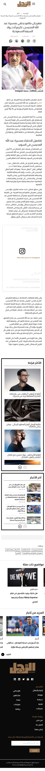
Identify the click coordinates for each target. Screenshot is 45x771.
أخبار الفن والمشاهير (12, 550)
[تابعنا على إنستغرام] (28, 679)
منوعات (17, 704)
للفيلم (11, 166)
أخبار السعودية (37, 550)
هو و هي (16, 691)
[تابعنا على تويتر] (23, 679)
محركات (39, 709)
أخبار (18, 13)
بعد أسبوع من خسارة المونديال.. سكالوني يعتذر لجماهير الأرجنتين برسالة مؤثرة (15, 509)
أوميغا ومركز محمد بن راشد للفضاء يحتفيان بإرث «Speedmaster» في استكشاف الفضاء (15, 497)
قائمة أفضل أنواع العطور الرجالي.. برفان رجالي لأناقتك (23, 425)
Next (20, 467)
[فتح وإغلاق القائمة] (33, 4)
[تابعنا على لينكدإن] (19, 679)
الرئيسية (25, 13)
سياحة (40, 700)
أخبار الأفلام (25, 550)
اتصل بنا (39, 725)
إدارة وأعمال (38, 690)
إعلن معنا (39, 729)
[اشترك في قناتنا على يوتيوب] (15, 679)
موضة (40, 695)
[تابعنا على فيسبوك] (32, 679)
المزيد (8, 654)
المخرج (39, 103)
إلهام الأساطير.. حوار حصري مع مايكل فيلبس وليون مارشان (24, 456)
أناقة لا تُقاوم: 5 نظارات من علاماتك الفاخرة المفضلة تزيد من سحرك (25, 395)
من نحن (39, 720)
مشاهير (34, 589)
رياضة (17, 709)
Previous (25, 467)
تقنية (40, 704)
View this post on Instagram (28, 258)
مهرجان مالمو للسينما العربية (32, 553)
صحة (18, 700)
